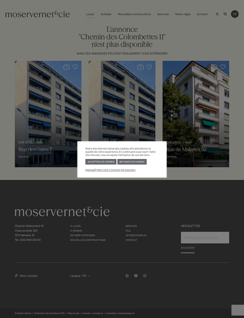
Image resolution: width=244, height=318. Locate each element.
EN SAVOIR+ (128, 170)
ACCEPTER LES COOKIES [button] (101, 161)
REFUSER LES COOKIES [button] (132, 161)
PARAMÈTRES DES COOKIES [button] (102, 170)
